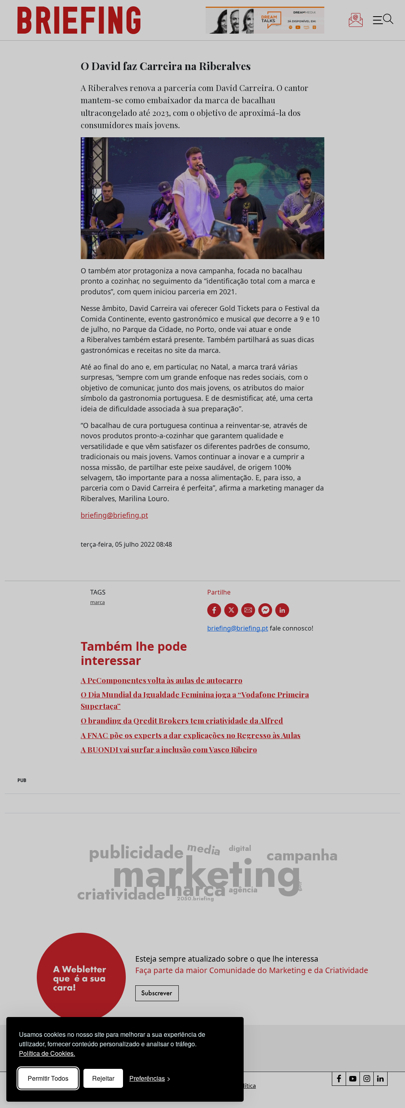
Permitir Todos (48, 1078)
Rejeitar (103, 1078)
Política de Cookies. (47, 1053)
